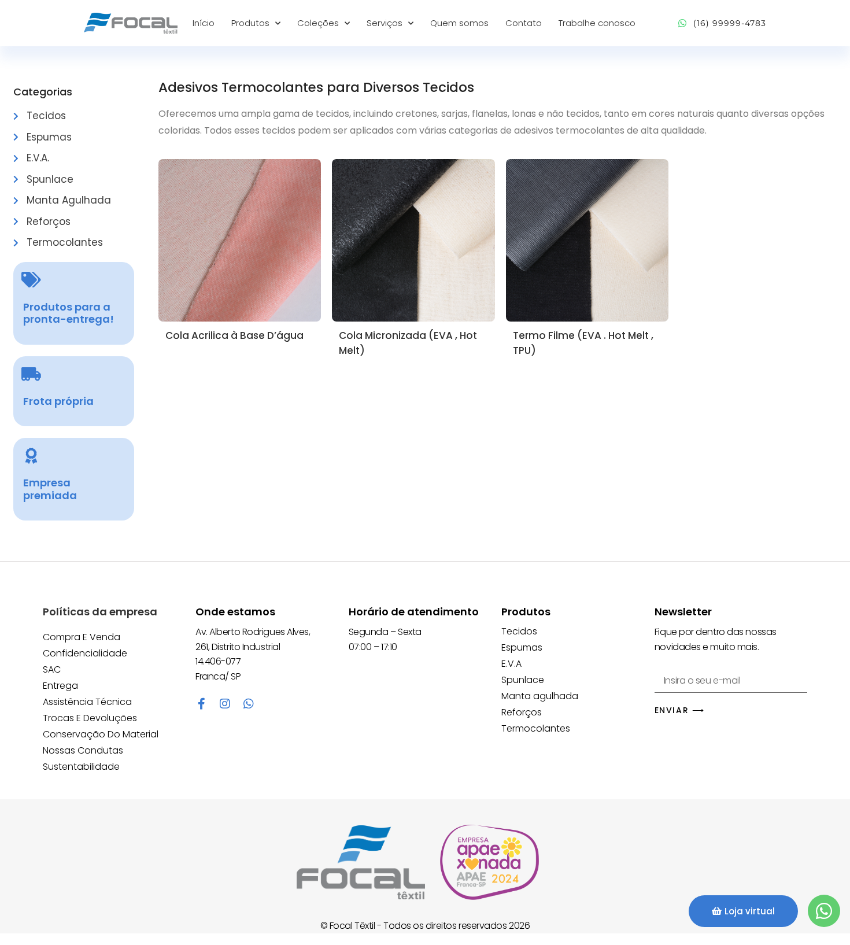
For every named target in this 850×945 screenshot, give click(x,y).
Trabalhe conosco (597, 23)
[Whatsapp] (248, 704)
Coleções (318, 23)
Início (204, 23)
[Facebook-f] (201, 704)
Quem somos (459, 23)
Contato (523, 23)
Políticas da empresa (100, 611)
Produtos (250, 23)
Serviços (384, 23)
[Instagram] (225, 704)
